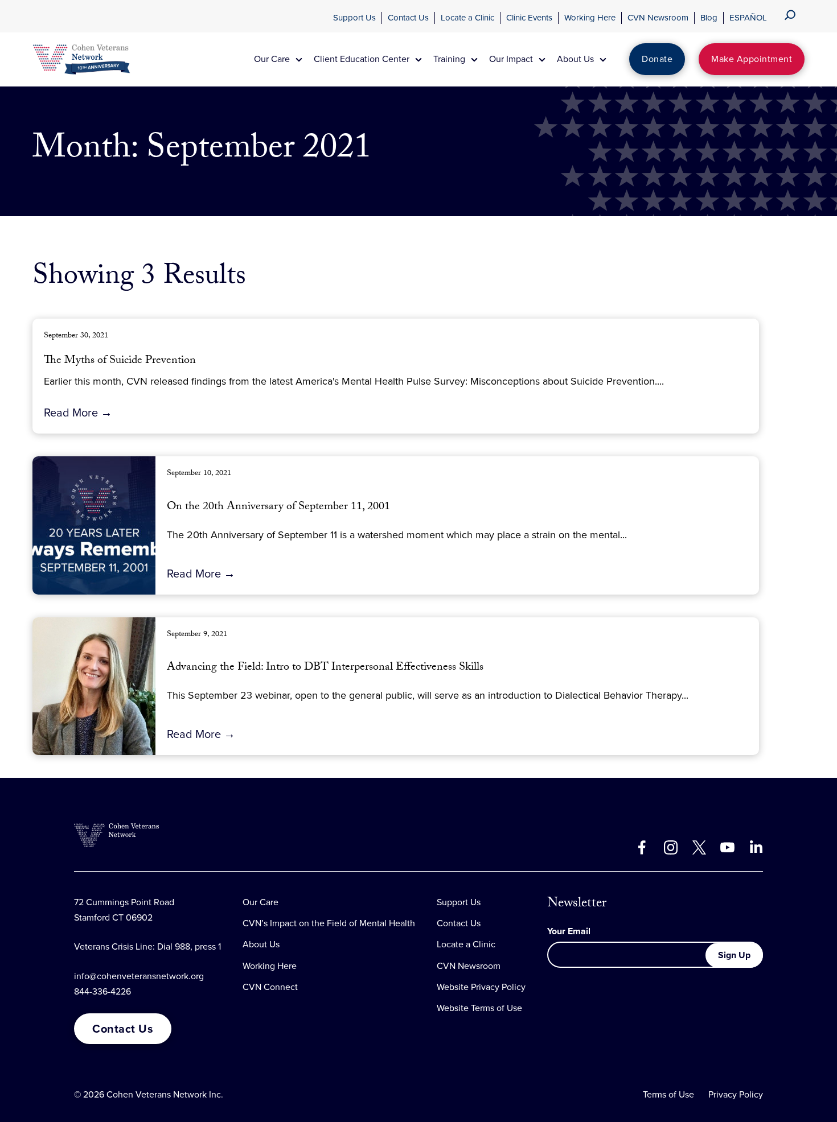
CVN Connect (270, 986)
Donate (657, 58)
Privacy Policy (735, 1094)
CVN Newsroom (657, 18)
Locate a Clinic (467, 18)
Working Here (590, 18)
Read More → (78, 412)
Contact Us (408, 18)
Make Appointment (751, 58)
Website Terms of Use (479, 1007)
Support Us (354, 18)
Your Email (568, 931)
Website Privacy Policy (481, 986)
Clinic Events (529, 18)
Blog (708, 18)
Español (748, 18)
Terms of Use (668, 1094)
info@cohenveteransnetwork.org (139, 976)
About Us (261, 944)
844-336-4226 (102, 991)
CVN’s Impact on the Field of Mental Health (329, 923)
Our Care (260, 902)
